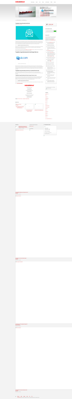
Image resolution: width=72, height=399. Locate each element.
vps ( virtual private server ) (48, 118)
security (46, 108)
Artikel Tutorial (48, 50)
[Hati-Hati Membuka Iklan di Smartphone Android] (29, 106)
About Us (18, 396)
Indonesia (51, 56)
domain (46, 99)
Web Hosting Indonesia (19, 83)
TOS (31, 396)
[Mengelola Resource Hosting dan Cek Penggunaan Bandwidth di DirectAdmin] (17, 127)
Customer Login (50, 24)
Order (21, 396)
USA (53, 56)
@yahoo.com (27, 49)
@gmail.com (31, 49)
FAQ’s (27, 396)
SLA (29, 396)
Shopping (46, 111)
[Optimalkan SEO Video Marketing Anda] (39, 106)
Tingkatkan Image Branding (26, 98)
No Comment (19, 391)
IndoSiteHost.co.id (19, 397)
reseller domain (47, 105)
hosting (46, 96)
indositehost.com (51, 42)
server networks (51, 52)
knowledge (46, 98)
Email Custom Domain (19, 98)
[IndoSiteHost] (20, 1)
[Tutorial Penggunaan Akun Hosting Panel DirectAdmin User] (20, 104)
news (21, 24)
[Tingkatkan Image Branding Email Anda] (29, 33)
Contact (24, 396)
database (46, 115)
